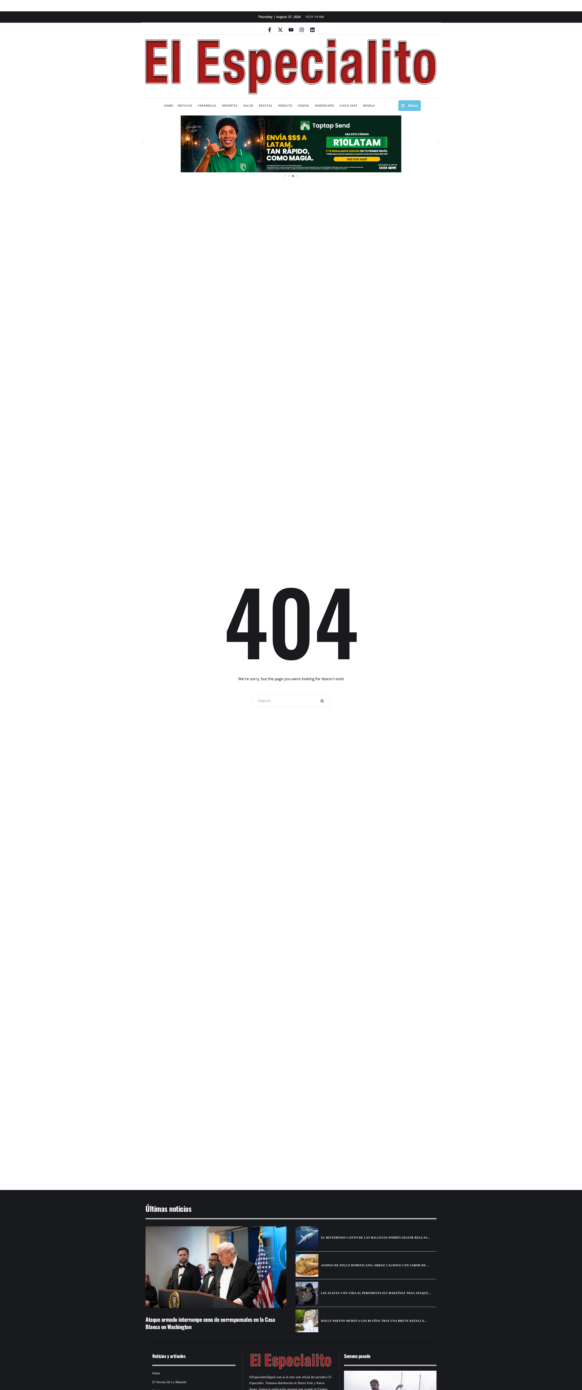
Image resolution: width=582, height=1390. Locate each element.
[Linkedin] (312, 29)
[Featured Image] (216, 1267)
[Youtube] (291, 29)
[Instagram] (301, 29)
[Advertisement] (277, 1144)
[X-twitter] (280, 29)
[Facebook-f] (269, 29)
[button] (144, 143)
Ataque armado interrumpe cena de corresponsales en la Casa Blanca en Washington (210, 1322)
